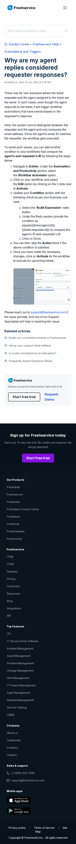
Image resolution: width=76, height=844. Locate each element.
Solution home (18, 44)
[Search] (66, 31)
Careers (12, 755)
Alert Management (18, 678)
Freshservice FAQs (46, 44)
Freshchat (13, 524)
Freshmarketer (16, 531)
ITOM (10, 564)
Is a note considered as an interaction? (32, 353)
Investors (12, 747)
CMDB (11, 714)
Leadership (14, 740)
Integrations (14, 608)
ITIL (9, 633)
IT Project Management (21, 685)
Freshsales (13, 501)
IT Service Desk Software (23, 641)
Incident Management (20, 648)
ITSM (10, 556)
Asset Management (18, 655)
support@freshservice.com (28, 780)
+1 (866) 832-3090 (23, 773)
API (9, 615)
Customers (13, 586)
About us (12, 732)
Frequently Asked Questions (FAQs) (31, 361)
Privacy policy (17, 827)
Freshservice (15, 494)
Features (12, 571)
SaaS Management (18, 692)
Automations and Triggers (22, 51)
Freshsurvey (14, 538)
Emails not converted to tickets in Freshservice (37, 337)
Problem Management (20, 663)
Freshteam (13, 516)
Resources (13, 593)
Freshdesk (13, 487)
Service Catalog (17, 707)
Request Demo (51, 396)
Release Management (20, 700)
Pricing (11, 578)
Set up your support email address (30, 345)
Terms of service (44, 827)
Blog (10, 601)
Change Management (20, 670)
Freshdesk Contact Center (23, 509)
